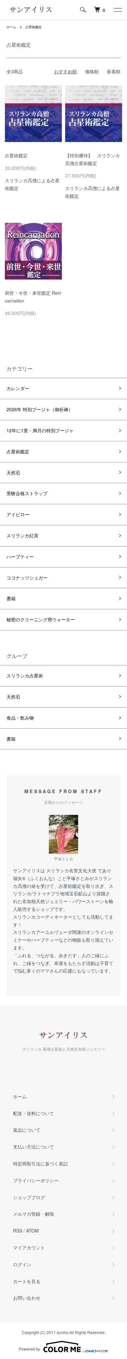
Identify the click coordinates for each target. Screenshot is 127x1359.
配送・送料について (33, 1113)
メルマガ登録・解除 (33, 1213)
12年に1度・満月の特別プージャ (40, 430)
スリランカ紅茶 (22, 535)
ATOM (32, 1230)
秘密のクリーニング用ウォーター (41, 619)
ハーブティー (20, 556)
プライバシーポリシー (36, 1180)
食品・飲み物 (20, 717)
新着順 (113, 71)
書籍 (11, 598)
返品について (26, 1130)
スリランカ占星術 (25, 675)
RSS (17, 1230)
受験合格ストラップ (27, 493)
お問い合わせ (26, 1297)
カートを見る (26, 1281)
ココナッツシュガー (27, 577)
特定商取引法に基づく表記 (40, 1163)
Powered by (29, 1349)
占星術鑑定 (33, 27)
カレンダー (18, 388)
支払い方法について (33, 1146)
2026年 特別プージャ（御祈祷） (40, 409)
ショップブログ (29, 1197)
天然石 (13, 472)
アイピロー (18, 514)
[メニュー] (117, 9)
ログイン (22, 1264)
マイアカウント (29, 1247)
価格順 (92, 71)
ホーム (11, 27)
